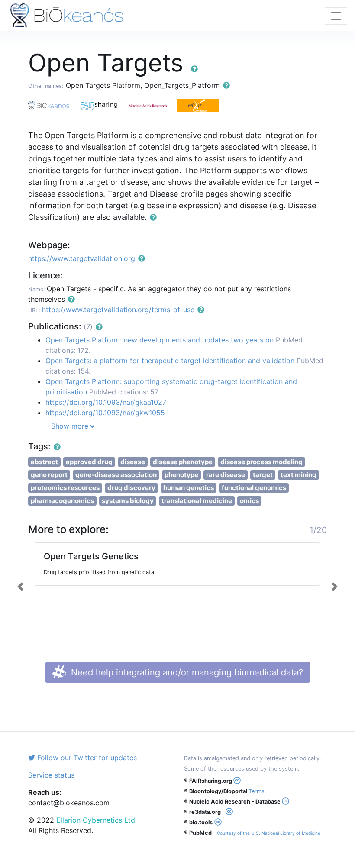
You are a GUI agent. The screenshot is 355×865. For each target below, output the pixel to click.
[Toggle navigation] (336, 16)
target (263, 475)
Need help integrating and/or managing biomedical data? (185, 672)
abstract (44, 462)
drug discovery (131, 488)
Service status (51, 775)
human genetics (188, 488)
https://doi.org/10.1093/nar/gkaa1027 (105, 402)
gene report (49, 475)
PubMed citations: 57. (124, 391)
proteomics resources (65, 488)
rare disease (225, 475)
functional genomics (254, 488)
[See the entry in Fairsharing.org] (103, 104)
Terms (256, 791)
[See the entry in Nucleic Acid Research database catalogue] (153, 104)
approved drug (89, 462)
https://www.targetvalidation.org (81, 258)
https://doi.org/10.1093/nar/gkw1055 (105, 412)
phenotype (181, 475)
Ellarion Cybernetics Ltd (95, 820)
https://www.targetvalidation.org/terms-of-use (118, 309)
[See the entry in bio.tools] (201, 104)
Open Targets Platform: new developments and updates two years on (159, 340)
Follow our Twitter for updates (86, 757)
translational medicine (196, 501)
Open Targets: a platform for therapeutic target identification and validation (169, 360)
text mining (298, 475)
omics (249, 501)
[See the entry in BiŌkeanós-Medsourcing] (53, 104)
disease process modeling (261, 462)
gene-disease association (116, 475)
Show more (69, 426)
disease (132, 462)
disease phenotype (183, 462)
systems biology (128, 501)
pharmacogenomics (62, 501)
